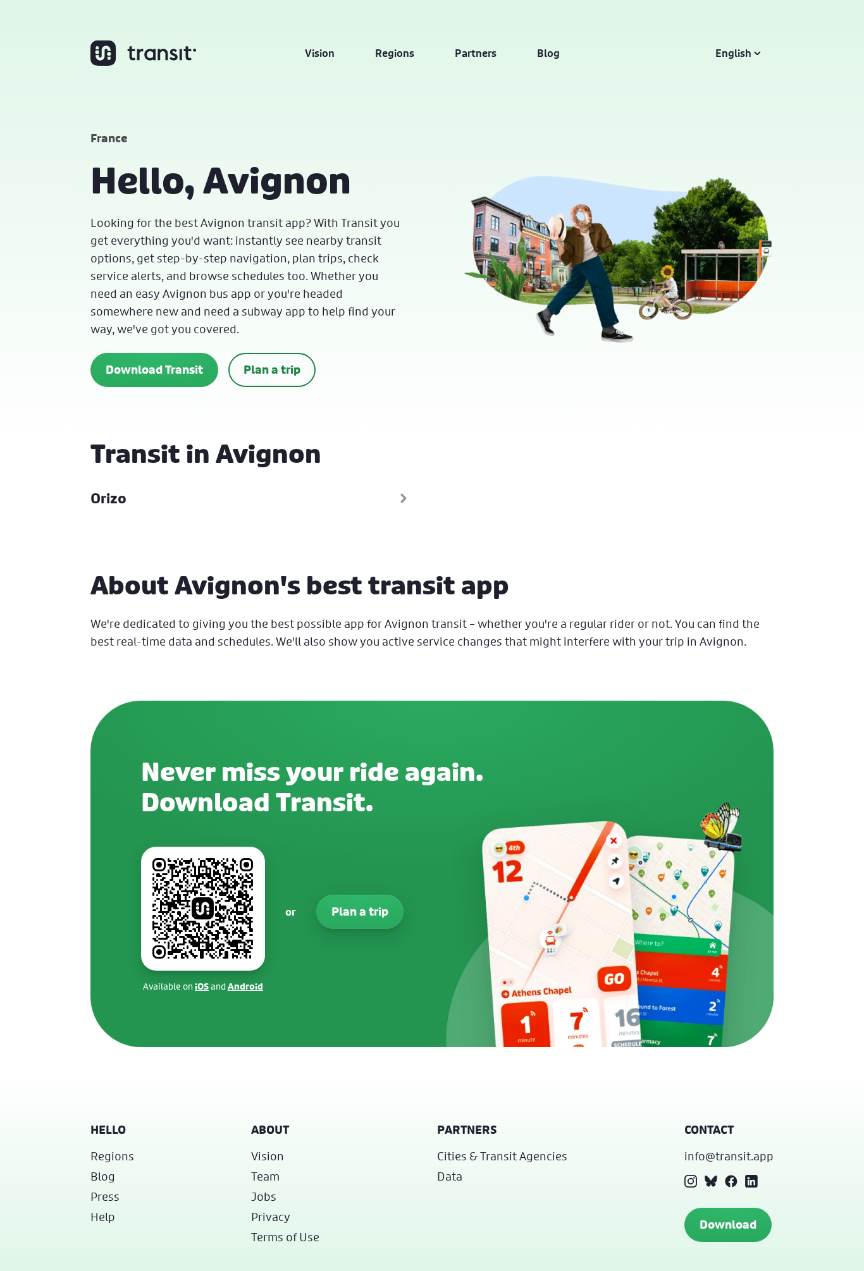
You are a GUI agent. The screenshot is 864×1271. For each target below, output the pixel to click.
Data (449, 1176)
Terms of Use (285, 1237)
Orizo (108, 498)
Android (245, 986)
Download (728, 1224)
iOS (202, 986)
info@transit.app (729, 1156)
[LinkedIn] (751, 1181)
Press (105, 1196)
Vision (320, 53)
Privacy (270, 1217)
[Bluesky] (711, 1181)
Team (265, 1176)
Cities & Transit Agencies (502, 1156)
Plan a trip (272, 370)
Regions (394, 53)
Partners (476, 53)
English (733, 53)
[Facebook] (731, 1181)
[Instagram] (690, 1181)
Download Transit (154, 370)
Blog (548, 53)
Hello (108, 1130)
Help (102, 1217)
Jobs (263, 1196)
